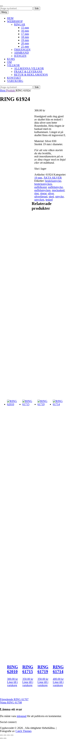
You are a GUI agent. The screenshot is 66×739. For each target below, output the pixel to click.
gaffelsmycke (55, 187)
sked (51, 196)
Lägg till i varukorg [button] (12, 684)
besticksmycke (53, 180)
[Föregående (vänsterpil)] (1, 738)
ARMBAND (21, 52)
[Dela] (8, 735)
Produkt (11, 90)
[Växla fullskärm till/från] (5, 735)
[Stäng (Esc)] (12, 735)
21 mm (25, 46)
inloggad (21, 716)
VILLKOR (13, 65)
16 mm (25, 30)
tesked (49, 199)
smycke (59, 196)
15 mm (25, 27)
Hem (3, 90)
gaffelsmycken (42, 190)
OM (9, 62)
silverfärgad (40, 196)
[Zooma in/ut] (1, 735)
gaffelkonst (40, 187)
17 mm (25, 33)
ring (36, 193)
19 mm (25, 40)
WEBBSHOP (15, 21)
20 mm (25, 43)
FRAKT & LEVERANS (28, 71)
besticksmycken (43, 183)
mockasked (58, 190)
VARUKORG (15, 80)
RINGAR (19, 24)
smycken (39, 199)
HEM (10, 18)
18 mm (25, 37)
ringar (43, 193)
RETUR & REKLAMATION (31, 74)
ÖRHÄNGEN (22, 49)
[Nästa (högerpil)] (5, 738)
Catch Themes (23, 731)
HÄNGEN (20, 55)
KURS (11, 59)
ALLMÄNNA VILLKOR (29, 68)
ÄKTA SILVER (52, 177)
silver (51, 193)
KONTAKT (14, 77)
